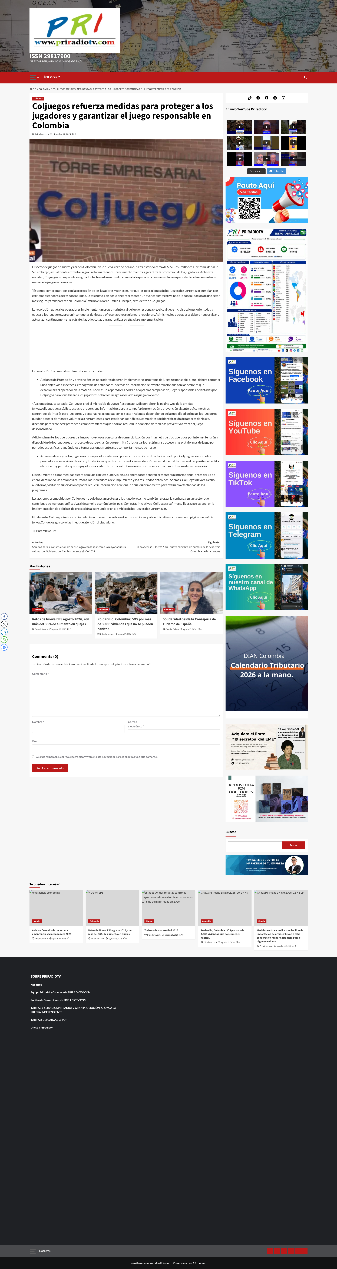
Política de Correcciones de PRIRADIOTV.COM (58, 1000)
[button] (305, 77)
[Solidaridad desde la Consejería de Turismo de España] (191, 593)
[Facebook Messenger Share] (4, 647)
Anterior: (79, 547)
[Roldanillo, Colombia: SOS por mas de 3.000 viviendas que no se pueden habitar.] (126, 593)
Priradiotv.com (42, 134)
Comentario (40, 673)
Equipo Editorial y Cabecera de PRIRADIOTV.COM (61, 992)
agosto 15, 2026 (189, 629)
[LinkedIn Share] (4, 632)
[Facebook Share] (4, 616)
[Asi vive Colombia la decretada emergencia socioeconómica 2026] (56, 908)
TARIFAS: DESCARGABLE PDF (49, 1019)
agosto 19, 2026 (124, 634)
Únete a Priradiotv (42, 1027)
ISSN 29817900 (49, 56)
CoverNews (180, 1263)
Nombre (38, 721)
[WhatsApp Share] (4, 639)
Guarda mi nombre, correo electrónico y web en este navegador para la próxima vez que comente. (97, 756)
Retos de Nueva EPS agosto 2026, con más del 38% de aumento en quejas (60, 622)
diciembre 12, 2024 (62, 134)
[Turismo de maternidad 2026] (168, 908)
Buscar (231, 831)
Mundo (37, 921)
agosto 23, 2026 (59, 629)
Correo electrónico (136, 724)
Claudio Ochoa (172, 629)
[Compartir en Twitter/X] (4, 624)
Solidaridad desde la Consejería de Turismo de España (189, 622)
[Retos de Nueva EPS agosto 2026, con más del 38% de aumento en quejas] (60, 593)
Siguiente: (178, 547)
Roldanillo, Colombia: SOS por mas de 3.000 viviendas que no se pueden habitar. (125, 624)
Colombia (38, 98)
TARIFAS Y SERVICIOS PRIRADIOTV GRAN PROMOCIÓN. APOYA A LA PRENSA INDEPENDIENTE (73, 1010)
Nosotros (50, 76)
